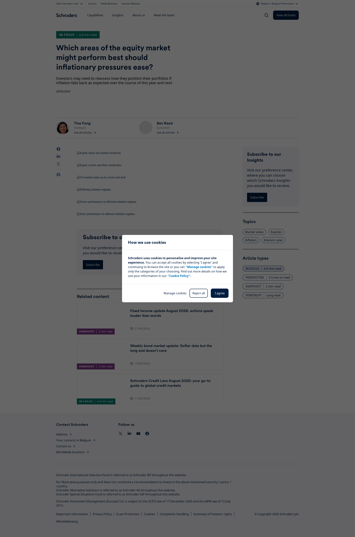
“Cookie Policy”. (179, 276)
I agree (220, 293)
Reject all (198, 293)
